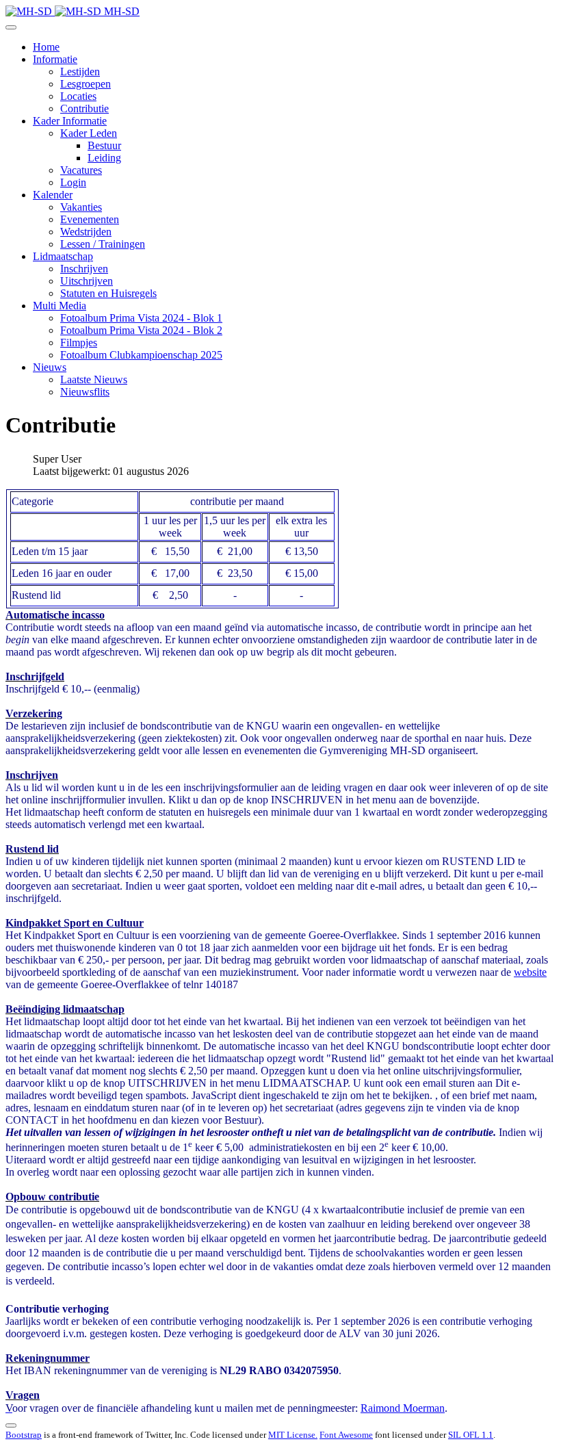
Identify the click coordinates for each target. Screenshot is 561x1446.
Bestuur (104, 145)
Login (73, 182)
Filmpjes (78, 342)
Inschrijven (84, 268)
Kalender (53, 195)
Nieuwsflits (84, 392)
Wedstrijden (86, 231)
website (530, 972)
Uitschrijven (86, 281)
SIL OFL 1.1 (470, 1435)
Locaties (78, 96)
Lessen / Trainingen (102, 244)
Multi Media (59, 305)
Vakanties (81, 207)
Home (46, 47)
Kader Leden (88, 133)
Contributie (84, 108)
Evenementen (89, 219)
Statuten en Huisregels (108, 293)
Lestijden (80, 71)
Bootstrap (23, 1435)
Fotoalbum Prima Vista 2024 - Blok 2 (141, 330)
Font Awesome (346, 1435)
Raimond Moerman (403, 1408)
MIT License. (292, 1435)
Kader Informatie (70, 121)
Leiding (104, 158)
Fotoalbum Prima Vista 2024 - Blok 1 (141, 318)
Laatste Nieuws (93, 379)
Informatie (55, 59)
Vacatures (81, 170)
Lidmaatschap (63, 256)
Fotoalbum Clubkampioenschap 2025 (141, 355)
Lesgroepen (85, 84)
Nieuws (49, 367)
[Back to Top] (10, 1425)
